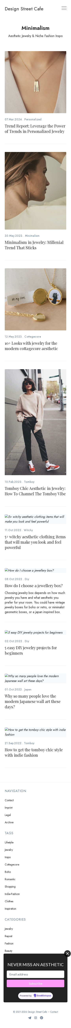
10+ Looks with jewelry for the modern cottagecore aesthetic (31, 345)
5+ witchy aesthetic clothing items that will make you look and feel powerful (35, 542)
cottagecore (12, 864)
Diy (27, 579)
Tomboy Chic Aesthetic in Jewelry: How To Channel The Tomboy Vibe (35, 491)
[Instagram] (35, 1019)
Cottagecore (32, 337)
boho (8, 872)
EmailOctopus (44, 996)
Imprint (8, 808)
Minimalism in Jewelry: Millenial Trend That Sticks (34, 244)
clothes (9, 901)
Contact (9, 800)
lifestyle (9, 842)
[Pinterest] (41, 1019)
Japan (28, 689)
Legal (8, 815)
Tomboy (29, 482)
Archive (9, 822)
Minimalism (32, 236)
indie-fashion (12, 894)
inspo (8, 857)
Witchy (28, 530)
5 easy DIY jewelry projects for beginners (31, 650)
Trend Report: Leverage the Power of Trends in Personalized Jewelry (35, 128)
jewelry (9, 850)
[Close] (67, 953)
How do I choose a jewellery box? (34, 585)
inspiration (10, 909)
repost (8, 936)
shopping (10, 887)
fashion (9, 943)
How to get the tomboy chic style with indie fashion (34, 752)
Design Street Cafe (24, 8)
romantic (10, 879)
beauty (8, 951)
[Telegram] (29, 1019)
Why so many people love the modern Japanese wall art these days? (33, 701)
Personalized (33, 119)
